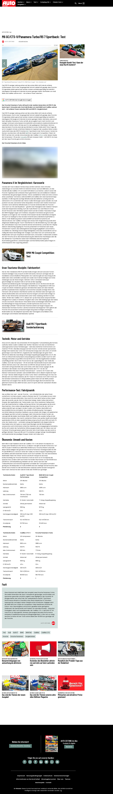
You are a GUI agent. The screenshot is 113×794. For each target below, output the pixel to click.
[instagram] (30, 762)
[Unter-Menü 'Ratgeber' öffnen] (25, 4)
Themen (67, 779)
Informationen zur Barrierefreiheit (28, 779)
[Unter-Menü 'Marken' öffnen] (23, 2)
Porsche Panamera (17, 636)
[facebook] (35, 762)
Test (35, 2)
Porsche (5, 636)
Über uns (60, 779)
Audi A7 (15, 633)
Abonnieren (69, 747)
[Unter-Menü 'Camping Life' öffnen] (50, 2)
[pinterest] (25, 762)
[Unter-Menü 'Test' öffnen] (37, 2)
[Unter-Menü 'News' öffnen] (31, 2)
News (28, 2)
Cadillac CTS (46, 633)
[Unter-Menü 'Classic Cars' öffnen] (62, 2)
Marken (20, 2)
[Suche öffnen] (75, 3)
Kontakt (48, 783)
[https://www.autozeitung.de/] (9, 3)
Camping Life (44, 2)
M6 (27, 133)
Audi (9, 633)
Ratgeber (21, 4)
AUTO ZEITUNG (5, 32)
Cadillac (36, 633)
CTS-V (41, 135)
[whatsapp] (52, 762)
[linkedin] (41, 762)
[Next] (55, 63)
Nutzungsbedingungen (34, 776)
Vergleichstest (30, 636)
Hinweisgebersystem (48, 779)
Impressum (21, 776)
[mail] (57, 762)
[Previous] (4, 63)
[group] (30, 70)
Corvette (24, 137)
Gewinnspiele (40, 783)
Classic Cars (57, 2)
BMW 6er (29, 633)
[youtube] (46, 762)
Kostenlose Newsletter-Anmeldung (20, 746)
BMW (21, 633)
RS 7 (27, 131)
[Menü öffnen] (84, 3)
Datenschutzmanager (61, 776)
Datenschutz (48, 776)
